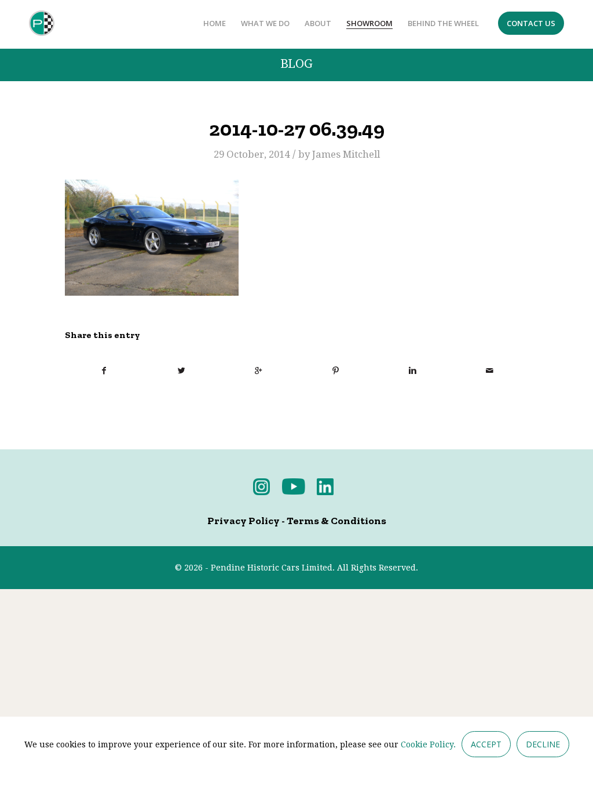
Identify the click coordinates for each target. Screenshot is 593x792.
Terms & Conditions (336, 520)
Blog (296, 64)
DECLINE (543, 744)
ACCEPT (486, 744)
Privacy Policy (243, 520)
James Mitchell (346, 154)
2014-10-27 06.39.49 (297, 129)
